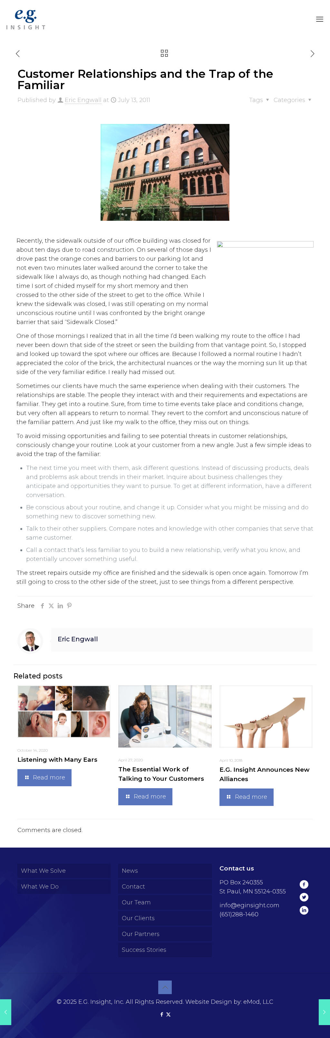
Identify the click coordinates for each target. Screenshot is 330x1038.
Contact (133, 886)
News (130, 870)
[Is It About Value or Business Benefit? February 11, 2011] (5, 1012)
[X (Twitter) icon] (168, 1014)
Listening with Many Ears (57, 759)
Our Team (136, 902)
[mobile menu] (319, 19)
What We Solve (43, 870)
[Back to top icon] (165, 987)
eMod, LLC (258, 1001)
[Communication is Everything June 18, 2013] (324, 1012)
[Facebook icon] (161, 1014)
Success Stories (144, 949)
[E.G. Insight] (25, 19)
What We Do (40, 886)
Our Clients (138, 918)
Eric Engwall (83, 100)
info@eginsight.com (249, 905)
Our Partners (141, 934)
